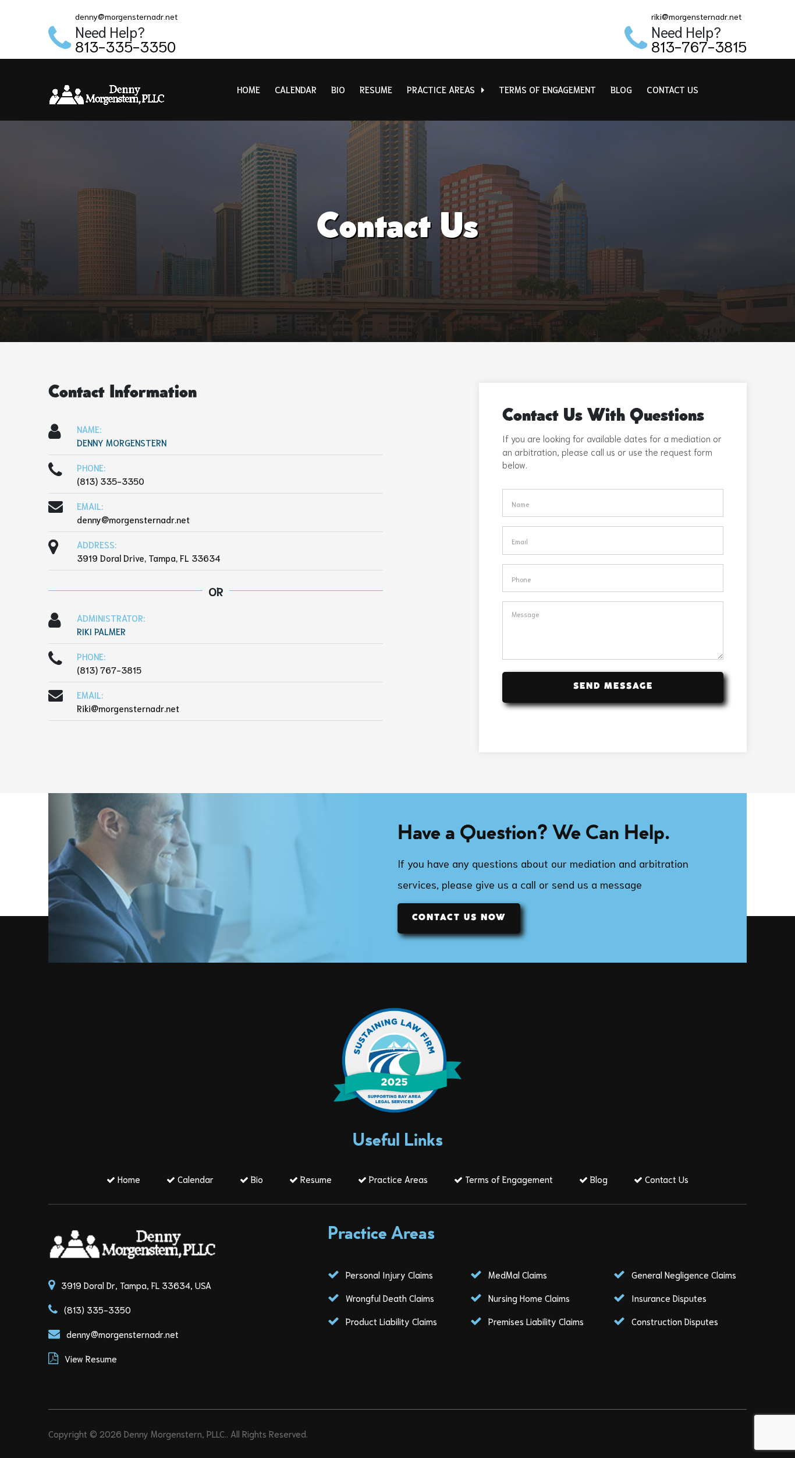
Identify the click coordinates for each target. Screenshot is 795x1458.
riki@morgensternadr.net (696, 16)
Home (248, 89)
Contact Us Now (459, 918)
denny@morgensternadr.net (126, 16)
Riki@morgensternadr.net (128, 708)
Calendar (296, 89)
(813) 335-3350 (110, 481)
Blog (621, 89)
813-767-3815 (699, 45)
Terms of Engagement (547, 89)
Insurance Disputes (668, 1298)
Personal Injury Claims (388, 1274)
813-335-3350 (125, 45)
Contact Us (672, 89)
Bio (338, 89)
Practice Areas (442, 89)
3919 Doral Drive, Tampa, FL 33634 (149, 558)
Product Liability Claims (390, 1321)
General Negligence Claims (682, 1274)
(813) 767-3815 (109, 669)
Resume (376, 89)
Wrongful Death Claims (388, 1298)
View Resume (91, 1358)
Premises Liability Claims (535, 1321)
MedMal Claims (516, 1274)
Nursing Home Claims (528, 1298)
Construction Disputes (673, 1321)
